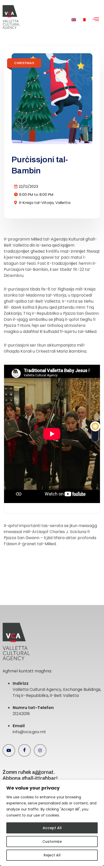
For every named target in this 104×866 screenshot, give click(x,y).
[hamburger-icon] (95, 19)
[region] (52, 823)
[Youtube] (9, 750)
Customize (52, 841)
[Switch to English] (74, 19)
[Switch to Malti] (83, 19)
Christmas (24, 63)
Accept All (52, 827)
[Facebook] (24, 750)
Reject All (52, 855)
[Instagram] (40, 750)
